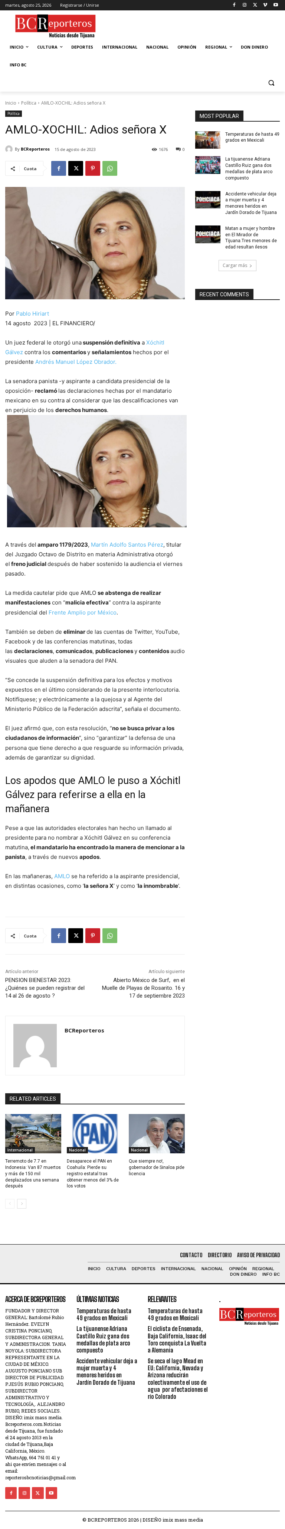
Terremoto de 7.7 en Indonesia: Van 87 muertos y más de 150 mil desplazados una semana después (33, 1174)
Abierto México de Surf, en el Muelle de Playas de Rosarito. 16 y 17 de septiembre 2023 (143, 988)
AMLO (62, 876)
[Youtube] (275, 5)
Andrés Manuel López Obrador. (76, 361)
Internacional (20, 1150)
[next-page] (21, 1204)
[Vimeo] (265, 5)
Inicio (10, 103)
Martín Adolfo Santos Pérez (126, 544)
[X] (255, 5)
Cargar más (235, 265)
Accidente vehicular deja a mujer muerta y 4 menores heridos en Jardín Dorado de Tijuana (106, 1371)
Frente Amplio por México (83, 612)
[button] (271, 83)
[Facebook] (234, 5)
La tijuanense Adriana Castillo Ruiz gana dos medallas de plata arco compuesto (248, 168)
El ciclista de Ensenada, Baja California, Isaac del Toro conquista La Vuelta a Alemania (177, 1339)
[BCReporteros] (10, 149)
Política (28, 103)
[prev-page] (9, 1204)
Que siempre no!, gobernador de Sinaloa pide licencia (156, 1167)
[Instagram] (244, 5)
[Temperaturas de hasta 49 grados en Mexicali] (207, 140)
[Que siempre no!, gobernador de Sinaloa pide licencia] (157, 1133)
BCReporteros (35, 149)
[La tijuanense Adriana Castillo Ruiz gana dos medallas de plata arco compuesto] (207, 165)
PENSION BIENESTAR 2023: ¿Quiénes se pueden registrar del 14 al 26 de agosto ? (45, 988)
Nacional (77, 1150)
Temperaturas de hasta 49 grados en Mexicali (103, 1314)
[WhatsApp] (109, 168)
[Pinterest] (92, 168)
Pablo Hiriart (32, 313)
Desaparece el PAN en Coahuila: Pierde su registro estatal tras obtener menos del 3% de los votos (93, 1174)
